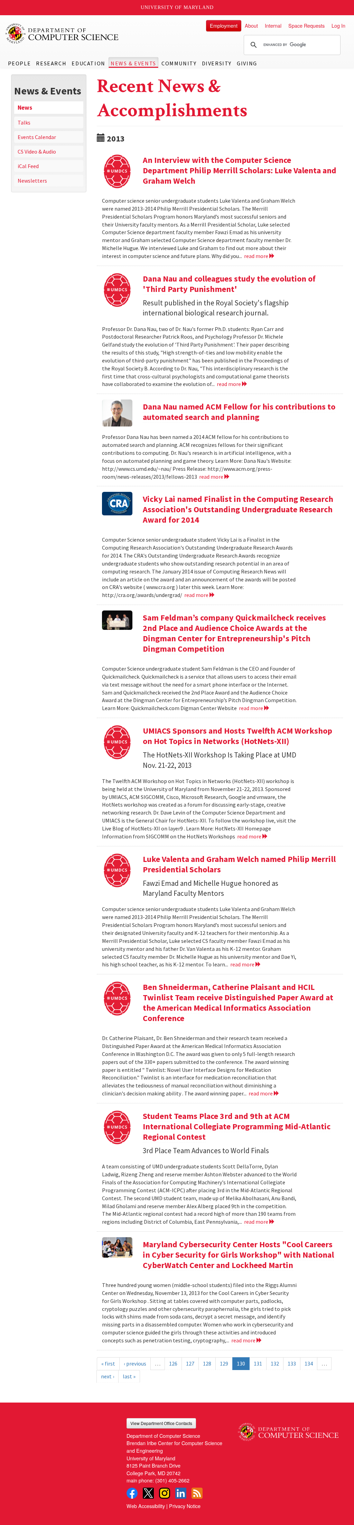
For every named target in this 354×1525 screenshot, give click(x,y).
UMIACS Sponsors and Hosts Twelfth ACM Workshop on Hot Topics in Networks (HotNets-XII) (237, 735)
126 (173, 1363)
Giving (247, 63)
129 (224, 1363)
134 (309, 1363)
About (251, 25)
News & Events (133, 63)
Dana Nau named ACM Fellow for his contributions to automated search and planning (239, 411)
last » (129, 1376)
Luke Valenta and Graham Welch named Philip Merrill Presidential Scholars (239, 864)
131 (258, 1363)
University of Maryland (177, 7)
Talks (24, 122)
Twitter (148, 1493)
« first (108, 1363)
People (19, 63)
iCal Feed (28, 166)
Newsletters (32, 180)
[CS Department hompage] (288, 1429)
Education (88, 63)
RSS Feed (197, 1493)
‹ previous (135, 1363)
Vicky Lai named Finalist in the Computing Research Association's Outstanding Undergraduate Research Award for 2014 (238, 509)
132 (275, 1363)
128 (207, 1363)
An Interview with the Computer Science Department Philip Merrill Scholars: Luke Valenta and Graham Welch (239, 170)
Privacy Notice (185, 1505)
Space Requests (306, 25)
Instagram (164, 1493)
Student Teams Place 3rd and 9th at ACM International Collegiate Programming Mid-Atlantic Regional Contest (236, 1126)
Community (178, 63)
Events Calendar (37, 137)
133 (292, 1363)
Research (51, 63)
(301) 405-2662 (172, 1480)
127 (190, 1363)
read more (256, 255)
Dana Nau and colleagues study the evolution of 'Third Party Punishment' (229, 283)
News (25, 107)
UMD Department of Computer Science (62, 34)
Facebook (132, 1493)
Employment (223, 25)
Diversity (217, 63)
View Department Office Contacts (161, 1423)
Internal (273, 25)
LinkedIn (180, 1493)
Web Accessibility (146, 1505)
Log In (338, 25)
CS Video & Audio (37, 151)
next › (107, 1376)
